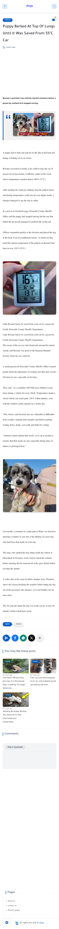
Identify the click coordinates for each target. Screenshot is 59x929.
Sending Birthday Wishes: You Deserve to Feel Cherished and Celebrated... (15, 717)
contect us (12, 905)
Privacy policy (14, 910)
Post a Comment (15, 747)
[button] (15, 638)
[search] (54, 6)
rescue (7, 20)
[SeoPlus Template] (16, 923)
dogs (29, 6)
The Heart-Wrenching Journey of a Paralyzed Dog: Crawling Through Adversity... (14, 683)
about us (11, 901)
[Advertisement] (29, 68)
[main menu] (5, 6)
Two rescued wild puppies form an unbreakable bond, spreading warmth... (43, 681)
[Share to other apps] (39, 638)
